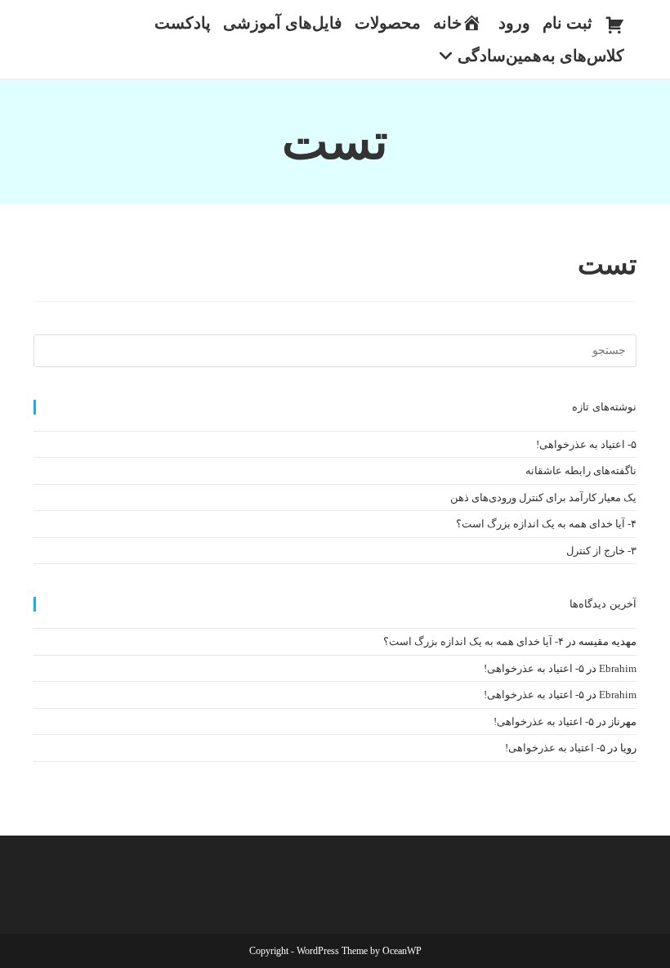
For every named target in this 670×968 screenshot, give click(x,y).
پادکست (182, 23)
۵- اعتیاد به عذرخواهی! (586, 444)
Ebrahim (617, 668)
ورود (514, 23)
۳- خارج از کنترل (601, 550)
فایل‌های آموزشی (282, 23)
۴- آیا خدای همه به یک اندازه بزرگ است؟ (546, 524)
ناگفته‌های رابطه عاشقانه (580, 470)
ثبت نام (567, 23)
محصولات (388, 23)
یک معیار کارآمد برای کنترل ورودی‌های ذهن (543, 497)
